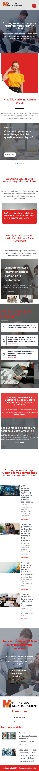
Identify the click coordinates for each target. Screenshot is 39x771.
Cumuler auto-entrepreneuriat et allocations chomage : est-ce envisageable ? (19, 215)
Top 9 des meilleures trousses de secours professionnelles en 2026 (22, 326)
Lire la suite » (25, 519)
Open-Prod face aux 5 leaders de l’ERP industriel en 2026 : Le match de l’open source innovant (21, 339)
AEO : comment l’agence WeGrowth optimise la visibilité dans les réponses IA (27, 494)
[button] (34, 6)
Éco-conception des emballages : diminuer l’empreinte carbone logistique (21, 353)
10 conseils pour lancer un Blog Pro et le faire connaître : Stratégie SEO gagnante (26, 532)
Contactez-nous (19, 722)
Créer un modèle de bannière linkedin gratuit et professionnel (27, 568)
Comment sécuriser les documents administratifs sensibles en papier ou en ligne (17, 429)
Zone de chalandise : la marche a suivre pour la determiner (27, 600)
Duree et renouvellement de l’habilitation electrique (19, 134)
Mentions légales (19, 717)
